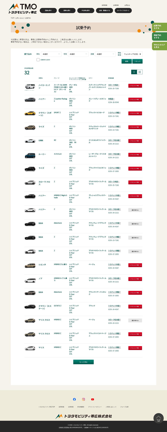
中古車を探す (86, 10)
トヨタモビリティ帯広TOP (47, 407)
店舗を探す (48, 10)
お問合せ (127, 5)
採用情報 (104, 5)
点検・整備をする (104, 10)
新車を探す (67, 10)
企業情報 (116, 5)
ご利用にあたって (111, 407)
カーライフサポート (123, 10)
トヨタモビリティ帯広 (79, 425)
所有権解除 (80, 407)
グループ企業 (124, 407)
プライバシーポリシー (95, 407)
